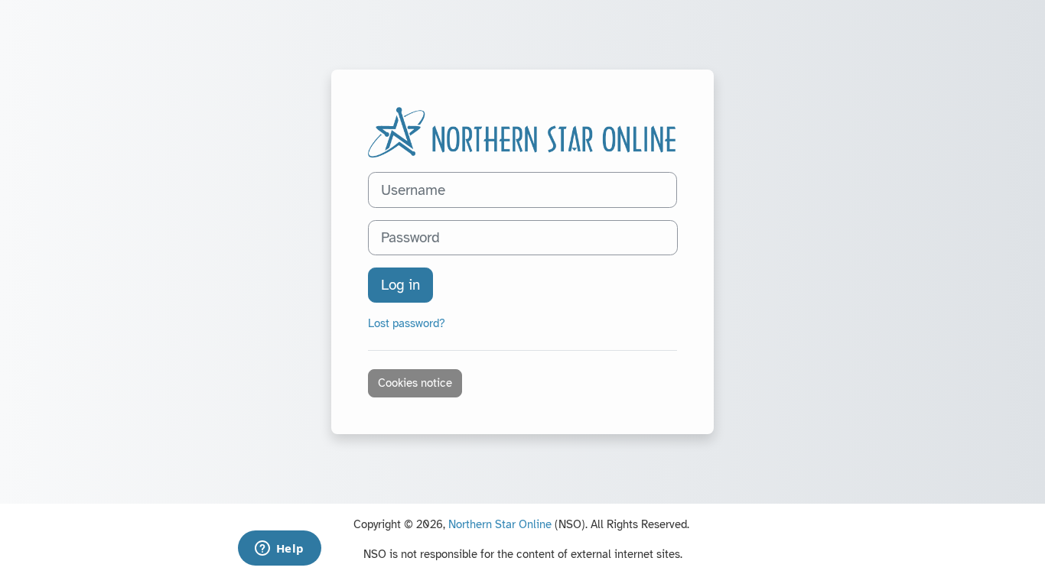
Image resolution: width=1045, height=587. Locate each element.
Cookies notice (415, 383)
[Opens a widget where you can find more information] (279, 549)
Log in (400, 285)
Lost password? (406, 323)
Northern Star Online (500, 524)
